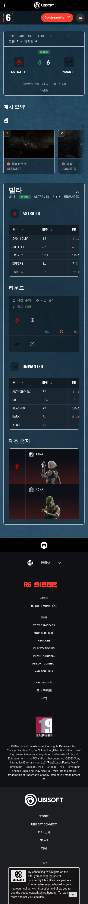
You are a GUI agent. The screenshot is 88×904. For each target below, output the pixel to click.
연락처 (44, 863)
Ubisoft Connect (44, 824)
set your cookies (33, 896)
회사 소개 (44, 832)
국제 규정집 (44, 690)
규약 (44, 698)
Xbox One (44, 640)
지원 (44, 848)
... (59, 36)
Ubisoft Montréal (44, 605)
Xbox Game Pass (44, 625)
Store (44, 816)
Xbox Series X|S (44, 632)
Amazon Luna (44, 671)
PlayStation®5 (44, 648)
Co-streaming (54, 17)
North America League (27, 36)
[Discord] (44, 545)
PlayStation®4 (44, 655)
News (44, 840)
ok (73, 894)
